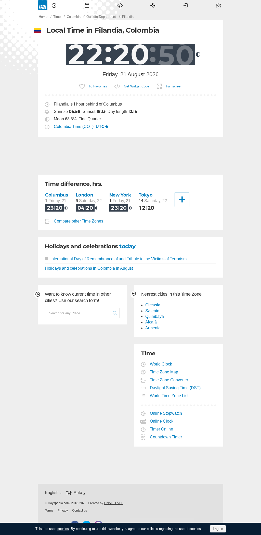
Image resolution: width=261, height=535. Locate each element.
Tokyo (145, 195)
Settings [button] (218, 5)
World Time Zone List (169, 396)
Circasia (152, 305)
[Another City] (182, 199)
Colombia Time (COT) (74, 126)
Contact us (79, 510)
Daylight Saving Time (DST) (175, 388)
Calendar (87, 5)
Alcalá (151, 322)
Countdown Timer (166, 437)
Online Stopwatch (166, 413)
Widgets (120, 5)
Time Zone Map (164, 372)
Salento (152, 311)
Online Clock (161, 421)
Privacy (63, 510)
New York (120, 195)
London (84, 195)
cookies (63, 529)
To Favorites (98, 86)
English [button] (52, 492)
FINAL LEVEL (113, 503)
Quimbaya (154, 316)
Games (153, 5)
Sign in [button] (185, 5)
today (127, 246)
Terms (49, 510)
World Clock (161, 364)
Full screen (174, 86)
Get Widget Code (136, 86)
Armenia (153, 328)
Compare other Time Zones (78, 221)
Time (54, 5)
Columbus (56, 195)
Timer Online (161, 429)
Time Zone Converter (169, 380)
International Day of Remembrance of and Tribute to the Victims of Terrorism (118, 259)
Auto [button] (78, 492)
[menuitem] (54, 5)
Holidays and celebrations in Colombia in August (89, 268)
